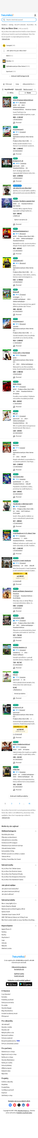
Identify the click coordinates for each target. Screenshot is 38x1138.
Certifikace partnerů (7, 1090)
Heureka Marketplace (7, 1060)
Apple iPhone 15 (6, 929)
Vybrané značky (7, 865)
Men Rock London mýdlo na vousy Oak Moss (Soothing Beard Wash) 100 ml (19, 920)
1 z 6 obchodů (17, 581)
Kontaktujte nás (19, 969)
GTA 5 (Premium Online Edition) (23, 100)
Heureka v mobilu (6, 1027)
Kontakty (4, 997)
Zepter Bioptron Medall (9, 906)
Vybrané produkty (8, 900)
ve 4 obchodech (18, 151)
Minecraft (16, 292)
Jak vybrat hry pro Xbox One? (22, 188)
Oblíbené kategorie (9, 831)
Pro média (4, 1005)
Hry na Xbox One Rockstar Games (12, 871)
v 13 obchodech (17, 467)
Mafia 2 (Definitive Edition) (21, 744)
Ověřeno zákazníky (7, 1082)
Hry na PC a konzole (20, 25)
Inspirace (4, 1093)
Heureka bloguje (6, 1008)
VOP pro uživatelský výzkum (9, 1044)
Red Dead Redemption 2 (21, 231)
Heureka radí (5, 1030)
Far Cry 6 (16, 445)
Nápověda (4, 1074)
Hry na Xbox (30, 25)
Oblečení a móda (6, 948)
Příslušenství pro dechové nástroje (12, 846)
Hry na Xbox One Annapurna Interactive (14, 877)
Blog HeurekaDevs (7, 1011)
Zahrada (4, 943)
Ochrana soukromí (6, 1038)
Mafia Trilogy (17, 384)
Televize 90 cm (6, 857)
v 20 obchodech (17, 119)
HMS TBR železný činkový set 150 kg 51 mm (15, 917)
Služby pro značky (6, 1063)
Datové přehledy (6, 1065)
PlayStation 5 (6, 937)
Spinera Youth (6, 912)
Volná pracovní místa (7, 1003)
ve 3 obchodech (18, 311)
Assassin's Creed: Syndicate (22, 561)
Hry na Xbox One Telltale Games (11, 869)
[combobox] (19, 20)
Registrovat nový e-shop (8, 1054)
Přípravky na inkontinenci (9, 837)
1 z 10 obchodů (17, 734)
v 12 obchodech (17, 523)
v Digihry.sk (16, 216)
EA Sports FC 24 (18, 708)
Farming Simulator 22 (20, 647)
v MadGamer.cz (17, 690)
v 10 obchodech (17, 282)
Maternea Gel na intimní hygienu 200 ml (13, 909)
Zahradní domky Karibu (8, 848)
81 (29, 803)
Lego (3, 940)
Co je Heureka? (6, 994)
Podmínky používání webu (24, 1113)
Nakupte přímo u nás (7, 1033)
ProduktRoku (5, 1087)
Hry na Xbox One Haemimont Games (12, 880)
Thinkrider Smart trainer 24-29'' (11, 915)
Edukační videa (5, 1071)
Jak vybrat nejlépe (8, 885)
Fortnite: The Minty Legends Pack (24, 201)
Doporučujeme (7, 926)
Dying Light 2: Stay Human (21, 353)
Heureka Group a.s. (23, 1111)
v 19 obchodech (17, 178)
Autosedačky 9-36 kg (8, 851)
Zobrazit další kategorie (19, 76)
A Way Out (16, 770)
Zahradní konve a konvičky (9, 840)
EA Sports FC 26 (18, 161)
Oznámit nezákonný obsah (9, 1014)
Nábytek (4, 946)
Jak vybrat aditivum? (8, 894)
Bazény (4, 935)
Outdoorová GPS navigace (9, 843)
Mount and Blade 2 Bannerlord (23, 591)
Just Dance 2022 (18, 477)
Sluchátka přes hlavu (8, 835)
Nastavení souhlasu (7, 1035)
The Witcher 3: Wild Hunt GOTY (23, 504)
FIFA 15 (15, 675)
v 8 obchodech (17, 374)
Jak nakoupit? (5, 1024)
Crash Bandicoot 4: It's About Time (24, 533)
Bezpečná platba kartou (8, 1041)
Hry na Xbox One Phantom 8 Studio (12, 874)
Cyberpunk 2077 (18, 261)
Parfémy (4, 932)
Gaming (11, 25)
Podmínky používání (7, 1000)
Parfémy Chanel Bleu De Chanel (11, 859)
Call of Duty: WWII (18, 618)
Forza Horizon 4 (18, 321)
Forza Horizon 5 (18, 130)
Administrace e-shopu (8, 1052)
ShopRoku (4, 1085)
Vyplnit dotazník (19, 976)
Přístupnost (5, 1016)
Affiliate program (6, 1068)
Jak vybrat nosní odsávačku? (10, 889)
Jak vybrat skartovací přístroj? (11, 892)
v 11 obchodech (17, 251)
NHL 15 (15, 414)
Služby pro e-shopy (7, 1057)
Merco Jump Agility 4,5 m (9, 903)
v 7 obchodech (17, 343)
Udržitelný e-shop (6, 1095)
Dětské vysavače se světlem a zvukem (13, 854)
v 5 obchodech (17, 608)
